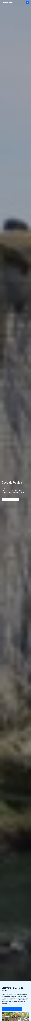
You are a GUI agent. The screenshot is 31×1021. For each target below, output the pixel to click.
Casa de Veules (7, 2)
